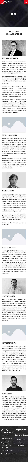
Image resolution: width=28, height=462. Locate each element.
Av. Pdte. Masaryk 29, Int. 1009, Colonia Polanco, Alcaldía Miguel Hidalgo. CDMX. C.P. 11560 (7, 442)
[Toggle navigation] (26, 2)
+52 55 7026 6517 (8, 450)
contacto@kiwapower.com (8, 453)
